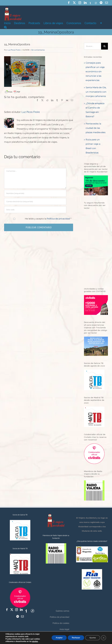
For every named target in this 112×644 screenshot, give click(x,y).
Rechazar (76, 637)
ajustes (35, 641)
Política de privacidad (58, 218)
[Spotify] (17, 616)
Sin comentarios (38, 50)
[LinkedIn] (21, 609)
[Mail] (22, 616)
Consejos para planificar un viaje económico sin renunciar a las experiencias (95, 72)
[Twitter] (11, 609)
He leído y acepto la (48, 218)
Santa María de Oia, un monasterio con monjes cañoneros (96, 91)
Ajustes (92, 637)
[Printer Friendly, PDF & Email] (12, 92)
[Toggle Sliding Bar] (101, 23)
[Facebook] (7, 609)
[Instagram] (16, 609)
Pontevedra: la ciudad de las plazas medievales (95, 128)
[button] (5, 27)
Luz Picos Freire (14, 50)
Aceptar (59, 637)
